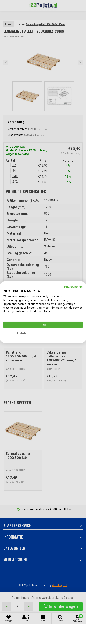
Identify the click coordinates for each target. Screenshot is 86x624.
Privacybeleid (73, 286)
